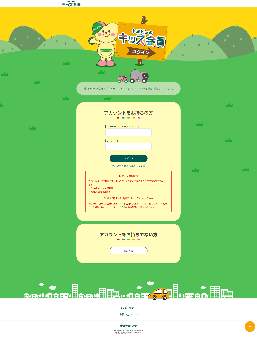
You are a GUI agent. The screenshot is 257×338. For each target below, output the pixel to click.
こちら (123, 207)
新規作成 (128, 250)
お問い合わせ (127, 314)
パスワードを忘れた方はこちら (128, 165)
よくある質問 (127, 307)
